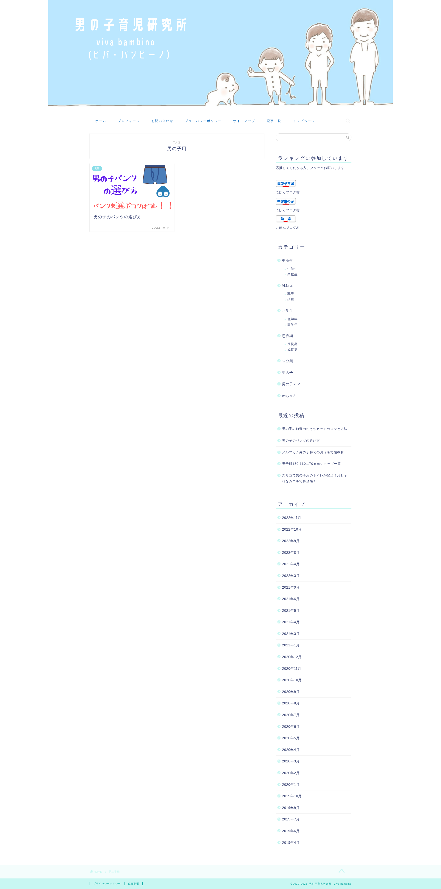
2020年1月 (291, 785)
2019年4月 (291, 843)
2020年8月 (291, 703)
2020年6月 (291, 726)
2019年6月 (291, 831)
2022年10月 (292, 529)
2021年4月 (291, 622)
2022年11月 (291, 518)
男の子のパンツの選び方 (301, 440)
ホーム (100, 121)
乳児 (290, 294)
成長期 (292, 350)
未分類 (287, 361)
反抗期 (292, 344)
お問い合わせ (162, 121)
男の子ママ (291, 384)
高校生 (292, 274)
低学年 (292, 319)
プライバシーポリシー (203, 121)
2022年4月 (291, 564)
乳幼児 (287, 286)
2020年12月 (292, 657)
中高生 (287, 260)
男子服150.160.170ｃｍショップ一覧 (311, 463)
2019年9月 (291, 808)
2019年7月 (291, 819)
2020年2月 (291, 773)
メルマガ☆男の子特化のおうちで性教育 (313, 452)
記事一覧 (274, 121)
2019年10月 (292, 796)
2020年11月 (291, 668)
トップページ (304, 121)
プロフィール (129, 121)
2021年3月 (291, 634)
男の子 (287, 372)
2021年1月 (291, 645)
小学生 (287, 311)
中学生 (292, 269)
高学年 (292, 324)
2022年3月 (291, 576)
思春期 (287, 336)
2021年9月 (291, 587)
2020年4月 (291, 750)
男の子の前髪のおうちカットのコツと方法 (315, 429)
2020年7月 (291, 715)
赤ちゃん (289, 396)
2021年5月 (291, 610)
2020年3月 (291, 761)
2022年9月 (291, 541)
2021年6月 (291, 599)
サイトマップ (244, 121)
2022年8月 (291, 552)
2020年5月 (291, 738)
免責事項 (133, 883)
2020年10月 (292, 680)
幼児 (290, 299)
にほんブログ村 (288, 192)
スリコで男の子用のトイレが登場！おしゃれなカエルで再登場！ (315, 478)
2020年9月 (291, 692)
